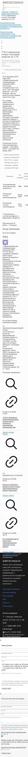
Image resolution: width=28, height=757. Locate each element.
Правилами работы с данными (16, 685)
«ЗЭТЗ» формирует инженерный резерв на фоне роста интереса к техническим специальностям (10, 422)
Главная (5, 12)
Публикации (8, 606)
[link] (3, 10)
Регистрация (8, 596)
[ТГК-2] (5, 244)
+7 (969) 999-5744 (13, 626)
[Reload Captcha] (2, 736)
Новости (13, 12)
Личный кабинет (9, 592)
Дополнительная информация (13, 732)
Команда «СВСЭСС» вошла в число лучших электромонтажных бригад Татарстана (11, 487)
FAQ (4, 599)
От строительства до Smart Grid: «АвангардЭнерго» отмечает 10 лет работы (11, 543)
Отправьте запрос (10, 554)
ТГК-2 (16, 60)
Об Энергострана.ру (11, 589)
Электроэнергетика (10, 14)
